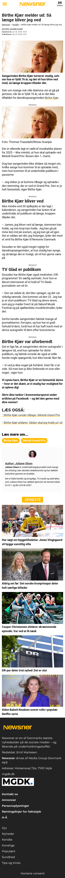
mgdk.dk (8, 774)
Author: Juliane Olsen (12, 29)
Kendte (15, 24)
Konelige (8, 845)
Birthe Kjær (51, 97)
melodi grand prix (34, 440)
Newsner (6, 24)
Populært (8, 851)
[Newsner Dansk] (32, 4)
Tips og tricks (11, 863)
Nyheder (8, 834)
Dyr (4, 828)
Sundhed (8, 857)
